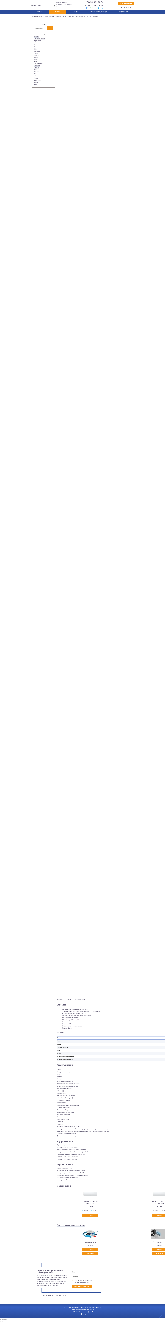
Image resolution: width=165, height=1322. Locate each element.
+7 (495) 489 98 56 (94, 2)
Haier (35, 49)
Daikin (35, 70)
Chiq (35, 74)
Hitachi (36, 45)
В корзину (90, 1253)
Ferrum (36, 53)
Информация (123, 12)
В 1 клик (90, 1215)
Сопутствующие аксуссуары (71, 1225)
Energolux (37, 51)
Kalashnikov (37, 80)
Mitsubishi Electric (39, 39)
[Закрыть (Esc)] (6, 1319)
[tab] (60, 999)
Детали (68, 999)
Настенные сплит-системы (45, 16)
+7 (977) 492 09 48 (94, 5)
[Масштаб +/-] (0, 1319)
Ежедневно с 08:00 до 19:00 (64, 5)
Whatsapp (94, 8)
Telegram (102, 8)
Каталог (57, 12)
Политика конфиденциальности (82, 1314)
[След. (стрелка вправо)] (2, 1321)
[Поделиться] (4, 1319)
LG (34, 43)
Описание (60, 999)
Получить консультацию (82, 1286)
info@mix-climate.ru (61, 2)
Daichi (35, 59)
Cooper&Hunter (38, 63)
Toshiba (36, 55)
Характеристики (80, 999)
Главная (39, 12)
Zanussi (36, 68)
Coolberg (58, 16)
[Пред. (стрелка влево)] (0, 1321)
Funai (35, 47)
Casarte (36, 78)
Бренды (75, 12)
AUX (35, 76)
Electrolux (37, 65)
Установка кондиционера (98, 12)
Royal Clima (37, 41)
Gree (35, 61)
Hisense (36, 36)
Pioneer (36, 72)
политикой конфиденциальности (83, 1281)
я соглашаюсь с (83, 1281)
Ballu (35, 84)
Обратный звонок (126, 3)
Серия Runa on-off (68, 16)
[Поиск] (50, 28)
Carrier (36, 57)
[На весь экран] (2, 1319)
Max (88, 8)
